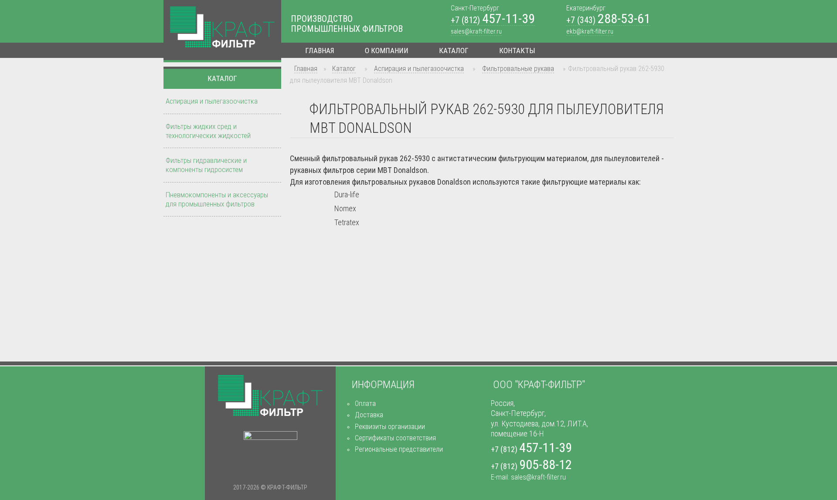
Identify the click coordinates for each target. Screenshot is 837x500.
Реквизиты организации (390, 426)
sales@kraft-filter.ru (476, 31)
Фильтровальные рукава (518, 68)
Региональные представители (399, 449)
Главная (319, 50)
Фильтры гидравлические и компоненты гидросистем (206, 165)
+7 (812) (493, 20)
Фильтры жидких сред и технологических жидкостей (208, 131)
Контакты (517, 50)
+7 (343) (608, 20)
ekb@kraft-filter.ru (589, 31)
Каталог (454, 50)
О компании (386, 50)
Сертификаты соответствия (395, 438)
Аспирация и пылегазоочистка (419, 68)
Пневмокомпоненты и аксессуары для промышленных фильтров (217, 199)
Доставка (369, 415)
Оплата (365, 403)
